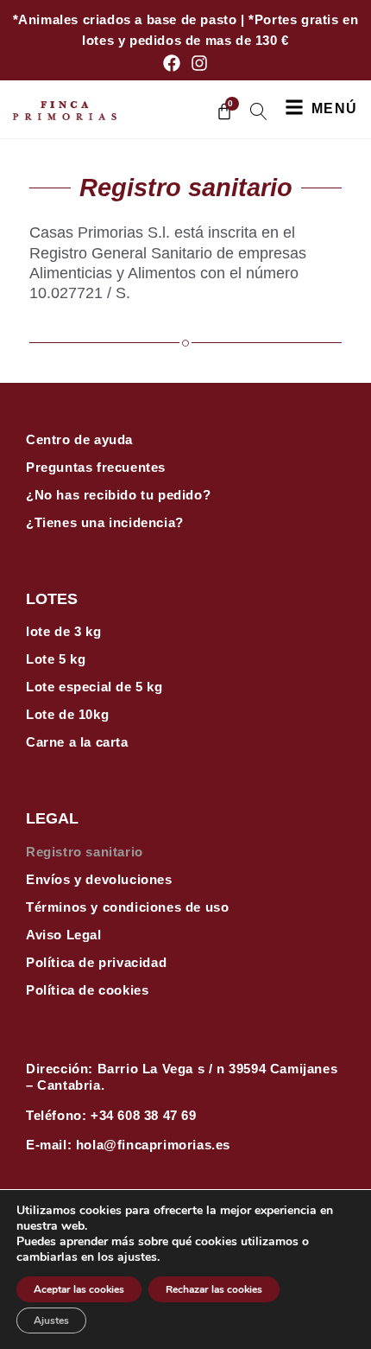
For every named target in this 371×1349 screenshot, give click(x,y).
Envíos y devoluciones (99, 879)
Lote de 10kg (67, 714)
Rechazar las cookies (214, 1289)
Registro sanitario (84, 851)
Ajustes (51, 1320)
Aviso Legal (64, 934)
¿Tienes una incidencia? (105, 522)
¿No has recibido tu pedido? (118, 494)
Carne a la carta (77, 742)
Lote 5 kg (55, 659)
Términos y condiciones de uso (127, 907)
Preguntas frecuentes (96, 467)
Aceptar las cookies (79, 1289)
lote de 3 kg (63, 631)
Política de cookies (87, 990)
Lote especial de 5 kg (94, 686)
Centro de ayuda (79, 439)
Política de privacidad (96, 962)
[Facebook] (171, 63)
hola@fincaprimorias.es (153, 1144)
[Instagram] (199, 63)
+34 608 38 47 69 (144, 1115)
